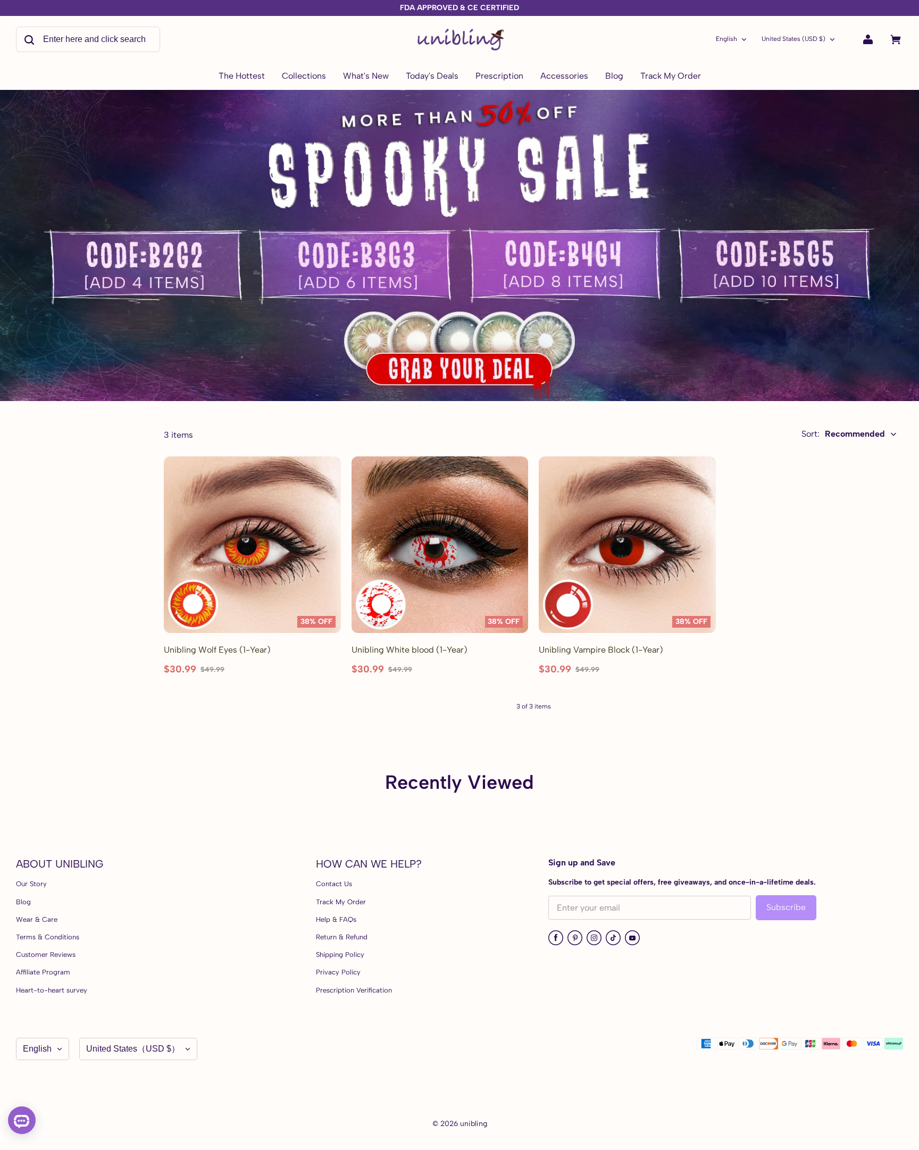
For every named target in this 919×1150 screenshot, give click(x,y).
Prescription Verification (354, 990)
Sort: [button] (843, 434)
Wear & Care (36, 919)
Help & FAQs (336, 919)
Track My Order (341, 902)
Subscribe (786, 907)
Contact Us (334, 884)
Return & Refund (341, 937)
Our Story (31, 884)
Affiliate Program (43, 972)
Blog (23, 902)
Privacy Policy (338, 972)
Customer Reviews (46, 955)
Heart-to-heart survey (51, 990)
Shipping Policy (340, 955)
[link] (304, 76)
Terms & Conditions (47, 937)
